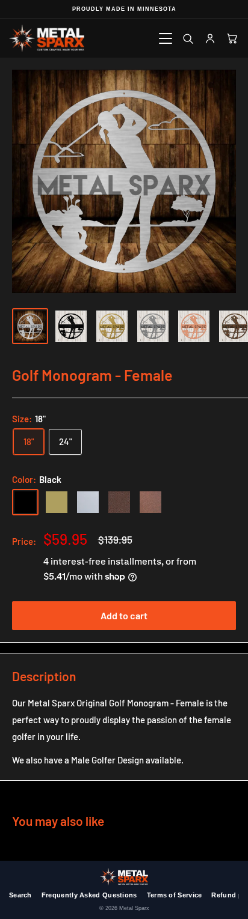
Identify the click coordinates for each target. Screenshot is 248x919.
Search (20, 895)
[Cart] (232, 38)
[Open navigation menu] (165, 38)
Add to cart (124, 615)
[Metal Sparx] (46, 38)
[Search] (187, 38)
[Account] (210, 38)
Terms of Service (174, 895)
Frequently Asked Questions (89, 895)
